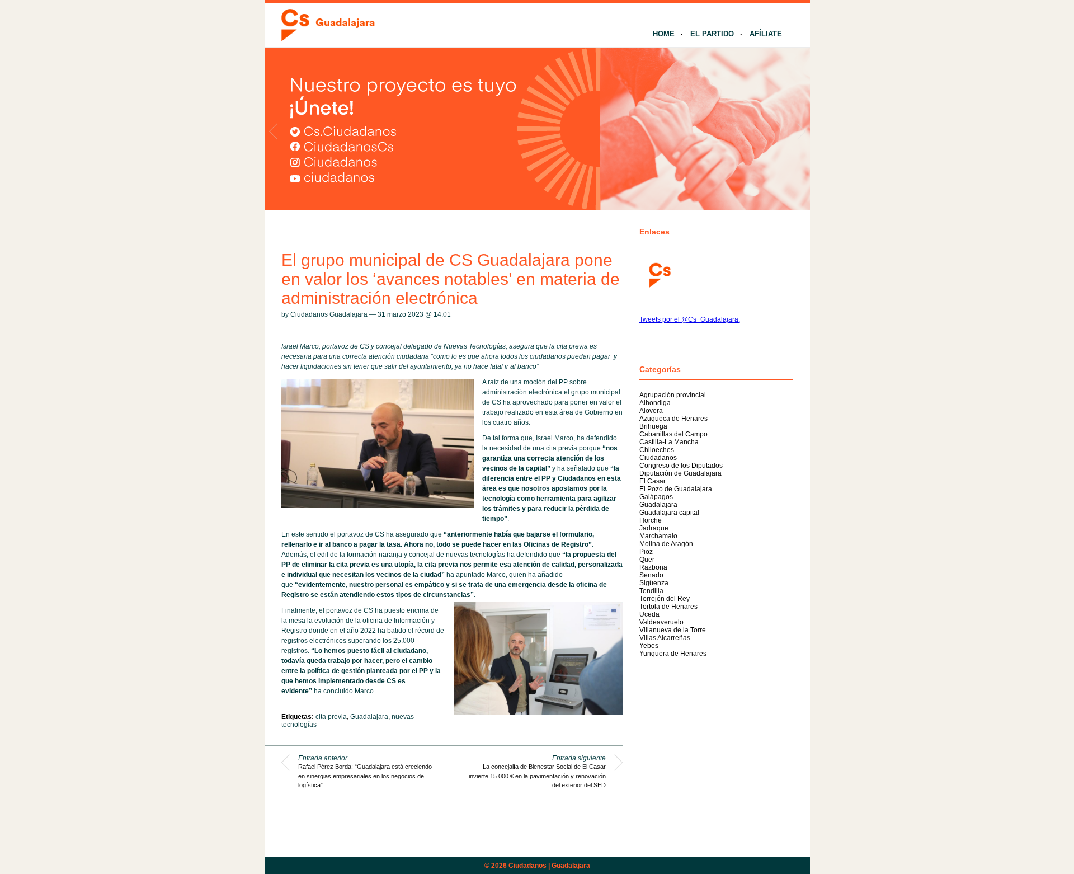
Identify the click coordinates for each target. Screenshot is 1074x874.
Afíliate (766, 34)
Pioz (646, 552)
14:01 (442, 314)
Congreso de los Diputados (681, 465)
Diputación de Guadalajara (680, 473)
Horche (650, 520)
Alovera (651, 411)
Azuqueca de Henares (673, 418)
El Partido (712, 34)
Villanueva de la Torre (672, 630)
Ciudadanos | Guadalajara (549, 866)
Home (664, 34)
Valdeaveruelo (661, 622)
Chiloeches (656, 450)
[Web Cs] (659, 273)
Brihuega (653, 426)
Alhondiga (655, 403)
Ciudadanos (658, 458)
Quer (646, 559)
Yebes (648, 646)
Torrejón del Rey (664, 599)
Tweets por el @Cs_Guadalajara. (689, 319)
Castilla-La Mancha (669, 442)
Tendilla (651, 591)
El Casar (652, 481)
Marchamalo (658, 536)
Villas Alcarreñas (664, 638)
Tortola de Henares (668, 606)
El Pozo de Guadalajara (675, 489)
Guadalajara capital (669, 512)
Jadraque (653, 528)
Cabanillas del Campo (673, 434)
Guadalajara (369, 717)
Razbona (653, 567)
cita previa (331, 717)
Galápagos (656, 497)
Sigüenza (653, 583)
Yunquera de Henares (672, 653)
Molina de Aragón (666, 544)
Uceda (649, 614)
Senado (651, 575)
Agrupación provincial (672, 395)
